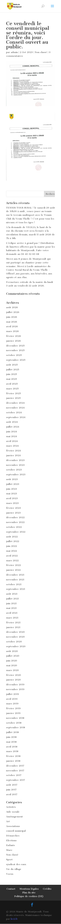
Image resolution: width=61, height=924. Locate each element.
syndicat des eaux (16, 864)
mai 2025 (11, 379)
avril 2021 (11, 613)
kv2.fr (14, 918)
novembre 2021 (15, 579)
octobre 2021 (13, 584)
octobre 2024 (14, 412)
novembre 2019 (15, 689)
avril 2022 (12, 555)
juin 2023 (11, 488)
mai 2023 (11, 493)
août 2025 (12, 364)
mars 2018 (12, 751)
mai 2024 (11, 436)
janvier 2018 (13, 761)
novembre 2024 (15, 407)
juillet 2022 (12, 541)
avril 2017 (11, 794)
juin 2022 (11, 546)
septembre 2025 (15, 360)
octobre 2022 (14, 527)
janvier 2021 (13, 627)
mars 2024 (12, 445)
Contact (10, 888)
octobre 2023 (14, 469)
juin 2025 (11, 374)
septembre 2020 (15, 646)
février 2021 (13, 622)
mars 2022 (12, 560)
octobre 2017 (13, 775)
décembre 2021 (15, 574)
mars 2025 (12, 388)
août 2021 (11, 593)
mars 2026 (12, 331)
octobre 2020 (14, 641)
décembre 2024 (15, 402)
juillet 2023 (12, 484)
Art (8, 821)
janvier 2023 (13, 512)
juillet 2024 (12, 426)
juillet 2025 (12, 369)
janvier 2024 (13, 455)
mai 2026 (11, 321)
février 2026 (13, 336)
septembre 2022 (15, 531)
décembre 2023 (15, 460)
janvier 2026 (13, 340)
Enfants (10, 845)
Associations (13, 826)
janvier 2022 (13, 570)
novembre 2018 (15, 718)
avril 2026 (12, 326)
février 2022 (13, 565)
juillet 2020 (12, 655)
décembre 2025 (15, 345)
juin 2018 (11, 737)
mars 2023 (12, 503)
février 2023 (13, 508)
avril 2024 (12, 441)
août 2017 (11, 784)
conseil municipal (16, 830)
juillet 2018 (12, 732)
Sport (9, 859)
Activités (11, 807)
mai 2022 (11, 551)
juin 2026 (11, 317)
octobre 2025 (14, 355)
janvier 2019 (13, 713)
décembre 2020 (15, 632)
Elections (11, 840)
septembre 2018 (15, 727)
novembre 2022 (15, 522)
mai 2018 (11, 741)
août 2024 (12, 422)
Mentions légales (29, 888)
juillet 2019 (12, 694)
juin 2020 (11, 660)
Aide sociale (13, 811)
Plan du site (29, 892)
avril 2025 (12, 383)
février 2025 (13, 393)
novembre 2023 (15, 465)
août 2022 (12, 536)
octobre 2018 (13, 722)
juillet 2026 (12, 312)
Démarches (12, 835)
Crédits (47, 888)
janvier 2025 (13, 398)
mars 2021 (12, 617)
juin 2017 (11, 789)
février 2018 (13, 756)
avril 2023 (12, 498)
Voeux (9, 874)
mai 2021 (11, 608)
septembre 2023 (15, 474)
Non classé (41, 52)
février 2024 (13, 450)
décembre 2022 (15, 517)
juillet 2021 (12, 598)
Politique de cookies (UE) (28, 896)
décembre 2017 (15, 765)
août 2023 (12, 479)
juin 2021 (11, 603)
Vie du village (13, 869)
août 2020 (12, 651)
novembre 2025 (15, 350)
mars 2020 (12, 670)
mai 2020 (11, 665)
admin (14, 52)
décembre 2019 (15, 684)
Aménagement (14, 816)
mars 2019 (12, 703)
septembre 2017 (15, 780)
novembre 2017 (15, 770)
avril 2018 (11, 746)
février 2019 (13, 708)
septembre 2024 (15, 417)
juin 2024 (11, 431)
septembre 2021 (15, 589)
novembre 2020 (15, 636)
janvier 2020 (13, 679)
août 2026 (12, 307)
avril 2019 (12, 699)
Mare (9, 850)
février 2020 (13, 675)
